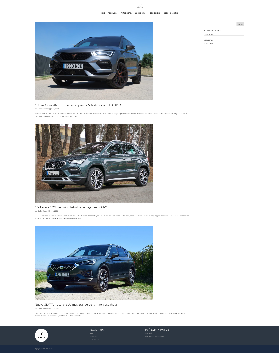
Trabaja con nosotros (170, 13)
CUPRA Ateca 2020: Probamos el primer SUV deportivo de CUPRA (78, 105)
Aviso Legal (148, 333)
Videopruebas (112, 13)
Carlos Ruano (43, 211)
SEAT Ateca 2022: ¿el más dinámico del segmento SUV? (71, 207)
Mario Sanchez (43, 109)
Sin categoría (208, 43)
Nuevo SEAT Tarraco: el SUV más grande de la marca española (76, 304)
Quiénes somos (140, 13)
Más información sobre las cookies (154, 336)
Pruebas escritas (126, 13)
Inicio (103, 13)
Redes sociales (154, 13)
